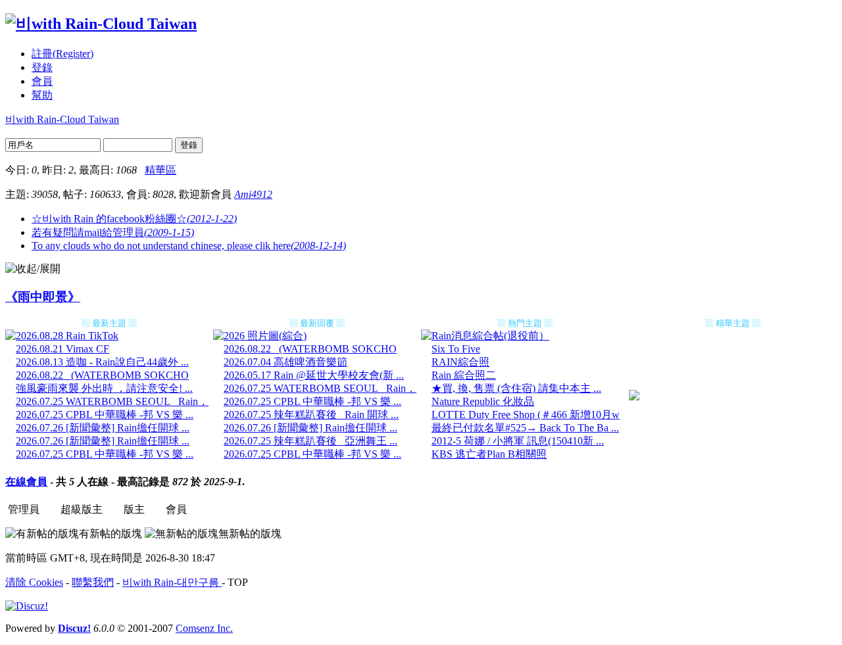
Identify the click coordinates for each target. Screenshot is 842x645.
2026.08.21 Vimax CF (62, 348)
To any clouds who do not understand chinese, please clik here (189, 245)
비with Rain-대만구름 (172, 582)
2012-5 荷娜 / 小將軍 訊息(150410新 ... (518, 440)
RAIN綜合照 (460, 362)
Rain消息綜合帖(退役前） (490, 335)
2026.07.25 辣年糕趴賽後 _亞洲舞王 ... (310, 440)
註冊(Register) (62, 53)
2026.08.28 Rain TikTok (67, 335)
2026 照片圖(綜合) (265, 335)
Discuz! (74, 628)
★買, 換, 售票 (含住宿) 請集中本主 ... (516, 388)
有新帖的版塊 (110, 533)
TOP (238, 582)
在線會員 (26, 481)
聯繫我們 (93, 582)
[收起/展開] (33, 269)
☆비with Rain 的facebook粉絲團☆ (134, 218)
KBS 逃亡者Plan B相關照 (489, 454)
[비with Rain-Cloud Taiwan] (101, 23)
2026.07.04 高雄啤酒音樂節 (285, 362)
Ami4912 (253, 194)
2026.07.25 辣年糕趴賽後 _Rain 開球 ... (311, 414)
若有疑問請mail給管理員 (113, 232)
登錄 (42, 67)
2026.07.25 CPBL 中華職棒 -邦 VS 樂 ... (104, 414)
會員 (42, 81)
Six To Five (456, 348)
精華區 (160, 170)
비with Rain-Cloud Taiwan (62, 119)
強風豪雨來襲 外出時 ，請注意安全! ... (104, 388)
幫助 (42, 95)
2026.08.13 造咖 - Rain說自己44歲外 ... (102, 362)
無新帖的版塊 (250, 533)
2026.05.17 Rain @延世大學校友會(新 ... (314, 375)
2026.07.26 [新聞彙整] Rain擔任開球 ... (102, 427)
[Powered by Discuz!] (26, 605)
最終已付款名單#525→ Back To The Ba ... (525, 427)
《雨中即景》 (42, 297)
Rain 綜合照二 (464, 375)
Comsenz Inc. (204, 628)
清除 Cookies (34, 582)
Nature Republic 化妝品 (483, 401)
